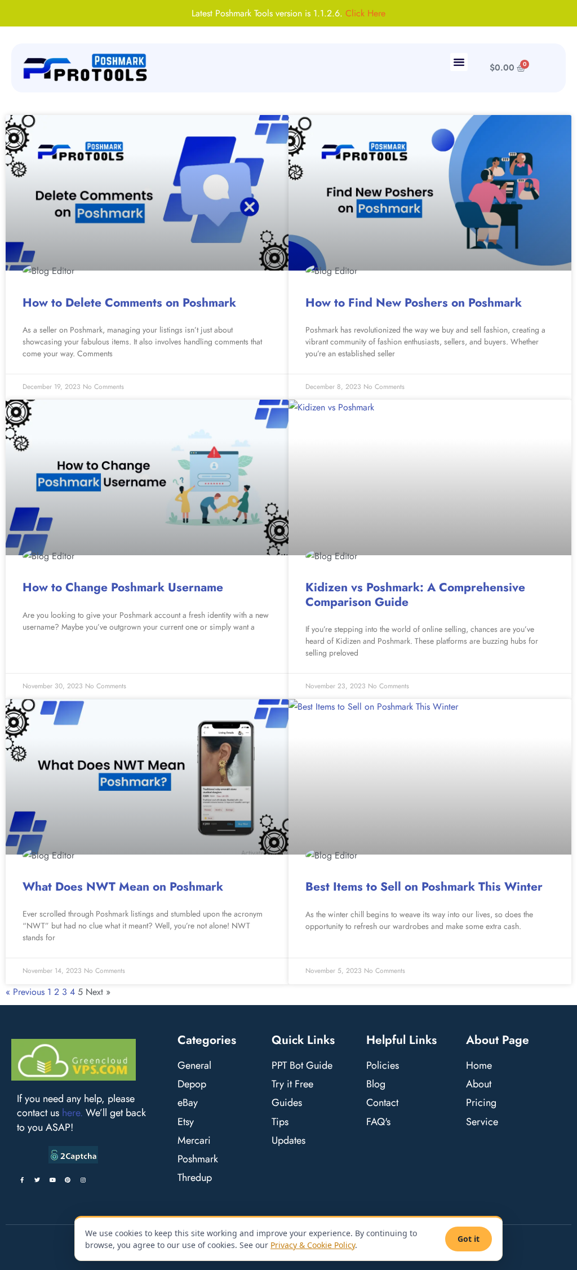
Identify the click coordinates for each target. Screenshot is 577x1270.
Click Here (365, 13)
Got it (469, 1238)
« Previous (25, 991)
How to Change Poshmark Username (123, 587)
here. (72, 1112)
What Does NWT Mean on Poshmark (123, 886)
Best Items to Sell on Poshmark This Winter (424, 886)
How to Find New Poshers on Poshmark (413, 302)
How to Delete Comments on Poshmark (129, 302)
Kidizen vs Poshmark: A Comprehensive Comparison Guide (415, 594)
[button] (459, 62)
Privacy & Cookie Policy (312, 1245)
